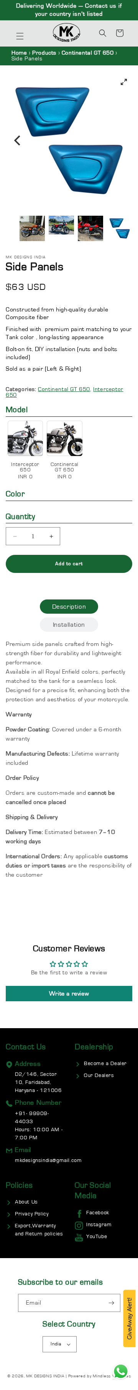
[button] (20, 36)
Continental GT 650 (88, 53)
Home (19, 53)
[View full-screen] (123, 82)
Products (44, 53)
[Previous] (18, 140)
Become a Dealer (105, 1063)
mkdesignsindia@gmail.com (48, 1160)
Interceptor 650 (27, 470)
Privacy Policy (31, 1214)
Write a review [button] (69, 993)
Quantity (20, 517)
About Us (26, 1202)
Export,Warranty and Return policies (39, 1230)
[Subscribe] (111, 1303)
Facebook (97, 1212)
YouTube (96, 1236)
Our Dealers (99, 1075)
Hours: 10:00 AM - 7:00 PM (38, 1125)
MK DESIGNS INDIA (45, 1376)
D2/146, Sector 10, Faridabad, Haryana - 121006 (38, 1082)
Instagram (99, 1224)
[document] (69, 140)
